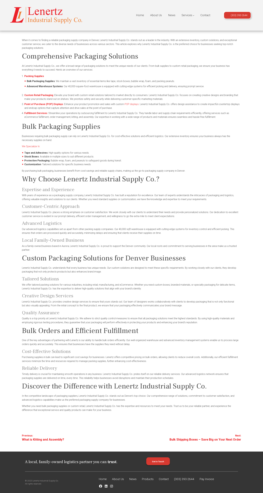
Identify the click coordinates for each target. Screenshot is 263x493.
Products (148, 479)
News (171, 15)
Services (187, 15)
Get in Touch (158, 461)
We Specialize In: (31, 146)
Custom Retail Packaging (38, 95)
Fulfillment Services (35, 113)
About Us (156, 15)
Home (140, 15)
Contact (205, 15)
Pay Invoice (207, 479)
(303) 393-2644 (239, 15)
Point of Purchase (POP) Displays (43, 104)
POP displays (131, 104)
